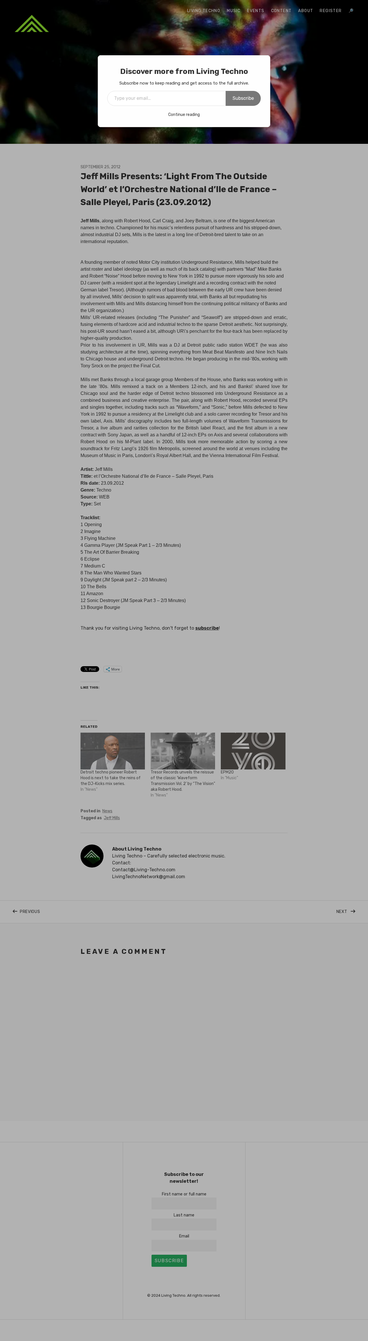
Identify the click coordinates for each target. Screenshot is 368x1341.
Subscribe (243, 98)
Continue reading (184, 114)
